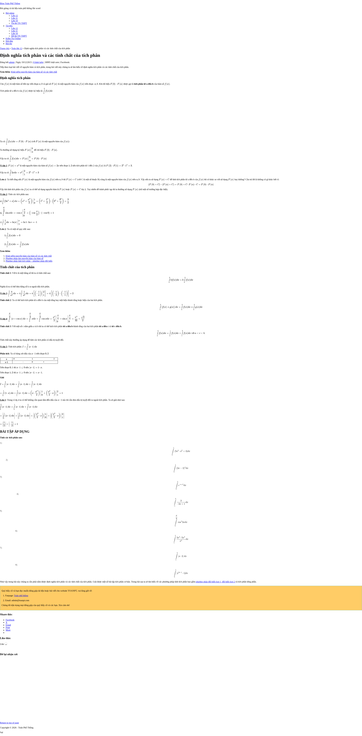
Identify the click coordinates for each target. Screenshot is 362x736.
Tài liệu (9, 26)
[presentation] (6, 84)
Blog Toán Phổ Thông (10, 3)
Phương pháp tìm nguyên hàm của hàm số (24, 258)
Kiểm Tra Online (13, 38)
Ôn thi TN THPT (19, 23)
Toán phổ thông (21, 595)
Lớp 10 (14, 21)
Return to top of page (9, 723)
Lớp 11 (14, 18)
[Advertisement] (85, 116)
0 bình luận (38, 62)
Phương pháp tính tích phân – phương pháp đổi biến (29, 261)
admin (11, 62)
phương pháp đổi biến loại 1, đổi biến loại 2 (215, 582)
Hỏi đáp (9, 41)
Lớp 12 (14, 15)
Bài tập (9, 43)
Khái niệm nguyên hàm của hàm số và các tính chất (34, 72)
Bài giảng (10, 13)
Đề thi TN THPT (19, 36)
